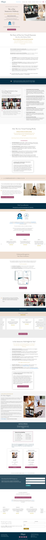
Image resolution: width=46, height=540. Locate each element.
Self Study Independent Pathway (5, 536)
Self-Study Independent (34, 368)
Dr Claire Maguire (27, 58)
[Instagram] (21, 537)
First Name (25, 521)
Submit (28, 485)
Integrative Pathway (26, 365)
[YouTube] (24, 537)
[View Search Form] (45, 2)
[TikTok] (23, 537)
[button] (44, 244)
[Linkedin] (26, 537)
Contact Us (26, 473)
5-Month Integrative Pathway (4, 535)
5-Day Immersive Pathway (4, 534)
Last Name (36, 521)
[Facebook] (19, 537)
